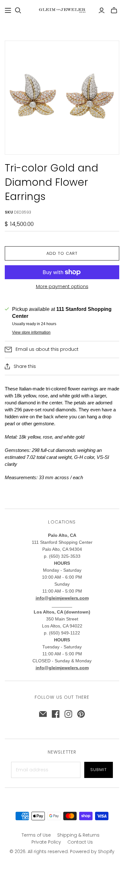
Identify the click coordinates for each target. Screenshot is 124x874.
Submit (98, 770)
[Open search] (18, 10)
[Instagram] (68, 714)
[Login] (101, 10)
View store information (31, 332)
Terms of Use (36, 835)
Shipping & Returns (78, 835)
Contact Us (80, 842)
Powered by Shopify (92, 851)
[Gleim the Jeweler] (62, 10)
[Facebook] (55, 714)
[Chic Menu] (8, 10)
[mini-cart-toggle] (114, 10)
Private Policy (46, 842)
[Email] (43, 714)
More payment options (62, 287)
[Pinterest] (81, 714)
